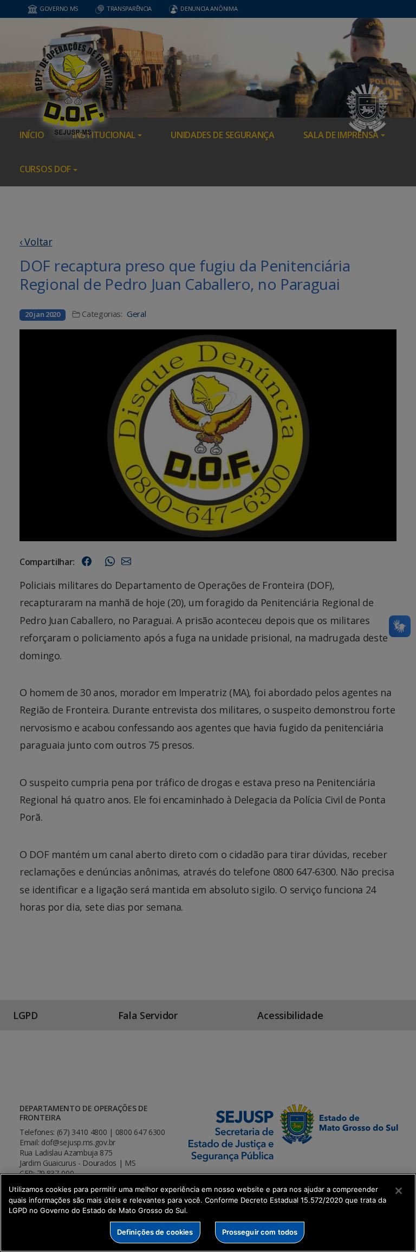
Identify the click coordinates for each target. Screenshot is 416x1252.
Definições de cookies (155, 1232)
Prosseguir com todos (260, 1232)
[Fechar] (399, 1191)
